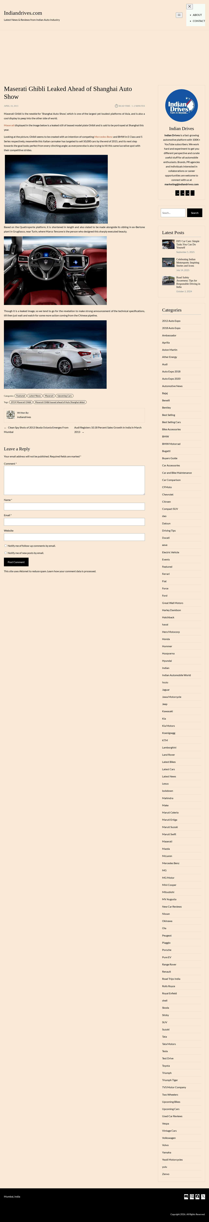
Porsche (166, 949)
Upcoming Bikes (171, 1101)
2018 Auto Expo (171, 327)
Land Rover (168, 754)
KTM (165, 740)
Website (8, 530)
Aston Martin (169, 349)
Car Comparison (171, 479)
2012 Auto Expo (171, 320)
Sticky (165, 1015)
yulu (164, 1166)
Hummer (167, 646)
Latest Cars (168, 769)
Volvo (165, 1145)
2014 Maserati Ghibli (21, 402)
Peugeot (167, 935)
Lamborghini (169, 747)
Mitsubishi (168, 892)
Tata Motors (169, 1043)
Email (8, 515)
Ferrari (166, 573)
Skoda (165, 1007)
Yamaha (166, 1152)
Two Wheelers (170, 1094)
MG (164, 870)
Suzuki (165, 1029)
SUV (164, 1022)
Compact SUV (170, 508)
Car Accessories (171, 465)
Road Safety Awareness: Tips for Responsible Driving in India (188, 282)
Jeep (164, 703)
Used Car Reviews (172, 1116)
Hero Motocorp (171, 631)
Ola (164, 928)
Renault (166, 971)
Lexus (165, 783)
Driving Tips (169, 530)
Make (165, 805)
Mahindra (167, 798)
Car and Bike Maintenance (177, 472)
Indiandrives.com (23, 13)
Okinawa (167, 920)
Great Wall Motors (172, 602)
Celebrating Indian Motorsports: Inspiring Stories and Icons (187, 262)
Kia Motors (168, 725)
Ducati (166, 537)
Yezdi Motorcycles (172, 1159)
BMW (165, 436)
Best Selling (168, 414)
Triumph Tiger (170, 1080)
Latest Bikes (169, 761)
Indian (165, 667)
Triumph (167, 1072)
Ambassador (169, 335)
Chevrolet (167, 494)
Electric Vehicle (170, 552)
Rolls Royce (168, 986)
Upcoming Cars (64, 395)
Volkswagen (169, 1137)
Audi (165, 364)
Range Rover (169, 964)
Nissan (166, 913)
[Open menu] (179, 15)
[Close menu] (189, 6)
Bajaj (165, 393)
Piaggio (166, 942)
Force (165, 588)
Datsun (166, 523)
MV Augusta (169, 899)
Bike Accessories (171, 429)
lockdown (167, 790)
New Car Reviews (172, 906)
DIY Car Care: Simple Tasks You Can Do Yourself (187, 244)
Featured (20, 395)
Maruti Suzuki (170, 826)
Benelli (166, 400)
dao (164, 515)
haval (165, 624)
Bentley (166, 407)
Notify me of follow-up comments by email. (32, 545)
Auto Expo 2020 (171, 378)
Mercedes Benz (170, 863)
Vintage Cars (169, 1130)
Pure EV (166, 957)
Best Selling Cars (171, 422)
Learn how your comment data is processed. (71, 571)
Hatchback (168, 617)
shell (164, 1000)
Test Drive (167, 1058)
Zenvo (165, 1173)
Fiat (164, 581)
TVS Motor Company (174, 1087)
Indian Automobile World (176, 675)
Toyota (166, 1065)
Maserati (49, 395)
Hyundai (167, 660)
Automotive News (172, 385)
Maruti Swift (169, 834)
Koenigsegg (168, 732)
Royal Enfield (169, 993)
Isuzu (165, 682)
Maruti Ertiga (169, 819)
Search (195, 212)
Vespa (165, 1123)
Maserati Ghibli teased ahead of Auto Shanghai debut (60, 402)
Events (166, 559)
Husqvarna (168, 653)
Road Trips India (171, 978)
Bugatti (166, 450)
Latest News (35, 395)
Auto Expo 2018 (171, 371)
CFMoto (167, 487)
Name (8, 499)
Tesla (165, 1051)
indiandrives (24, 416)
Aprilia (166, 342)
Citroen (166, 501)
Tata (164, 1036)
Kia (164, 718)
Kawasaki (167, 711)
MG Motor (168, 877)
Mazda (166, 848)
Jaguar (166, 689)
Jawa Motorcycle (171, 696)
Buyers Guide (169, 458)
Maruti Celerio (170, 812)
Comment (10, 463)
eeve (164, 544)
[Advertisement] (104, 56)
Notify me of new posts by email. (26, 552)
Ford (164, 595)
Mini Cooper (169, 884)
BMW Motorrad (171, 443)
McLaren (167, 855)
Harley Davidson (171, 610)
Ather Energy (169, 356)
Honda (166, 638)
